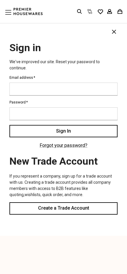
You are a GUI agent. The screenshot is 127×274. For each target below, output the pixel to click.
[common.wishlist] (100, 11)
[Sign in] (109, 11)
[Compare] (90, 11)
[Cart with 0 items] (119, 11)
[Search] (79, 11)
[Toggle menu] (14, 18)
